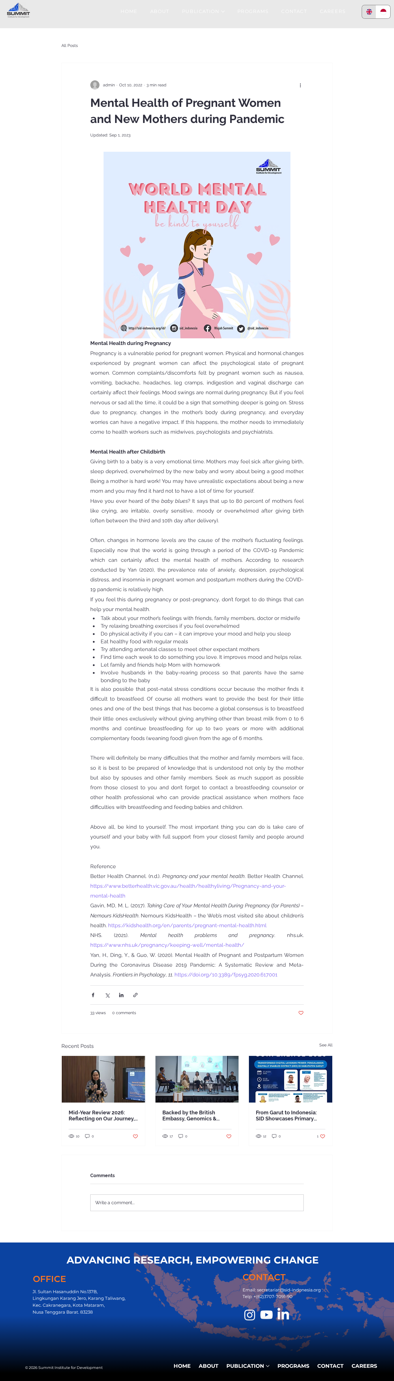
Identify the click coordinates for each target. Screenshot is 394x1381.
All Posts (69, 45)
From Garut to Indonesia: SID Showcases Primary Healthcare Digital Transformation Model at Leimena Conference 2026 (289, 1115)
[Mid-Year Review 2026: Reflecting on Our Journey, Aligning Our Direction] (103, 1079)
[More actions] (300, 84)
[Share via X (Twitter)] (107, 995)
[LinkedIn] (283, 1315)
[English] (369, 11)
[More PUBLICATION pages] (223, 11)
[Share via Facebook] (93, 995)
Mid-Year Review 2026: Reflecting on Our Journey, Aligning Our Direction (102, 1115)
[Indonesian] (383, 11)
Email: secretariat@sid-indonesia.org (282, 1290)
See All (326, 1045)
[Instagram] (250, 1315)
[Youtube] (266, 1315)
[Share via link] (135, 995)
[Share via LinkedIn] (121, 995)
